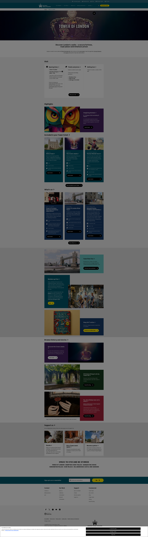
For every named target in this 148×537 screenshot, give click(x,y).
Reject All (113, 534)
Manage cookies (113, 531)
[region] (74, 531)
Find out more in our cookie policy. (12, 530)
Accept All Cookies (113, 528)
